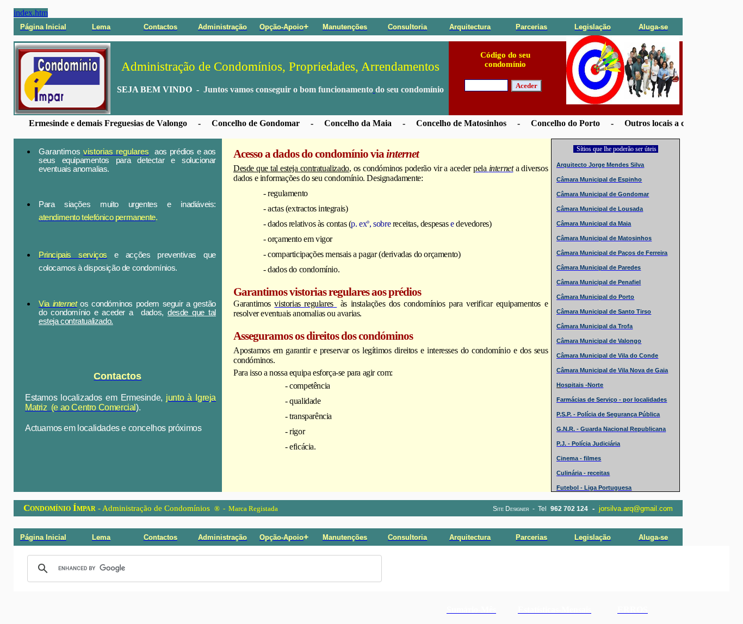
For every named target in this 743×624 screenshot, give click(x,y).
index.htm (31, 12)
